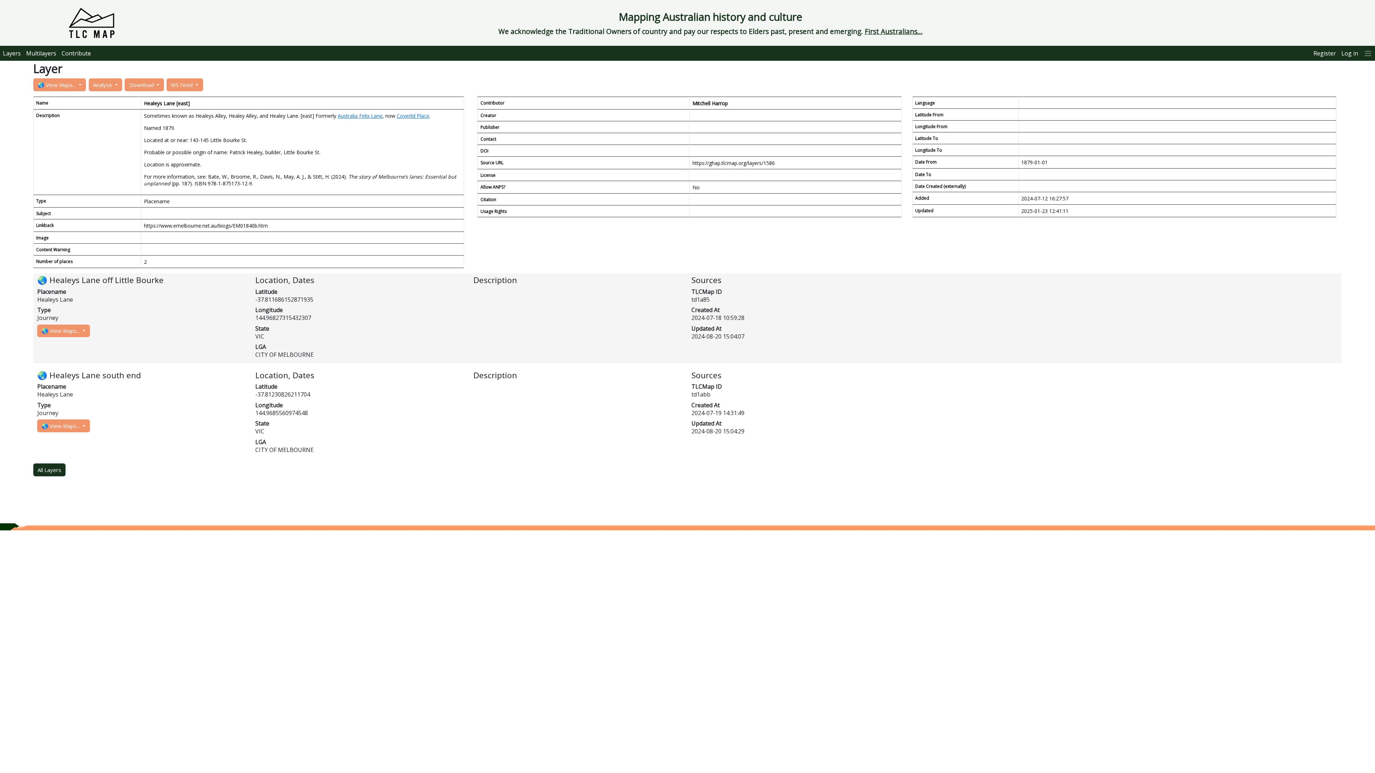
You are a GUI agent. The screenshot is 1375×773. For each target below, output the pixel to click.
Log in (1349, 53)
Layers (12, 53)
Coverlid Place (413, 115)
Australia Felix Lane (360, 115)
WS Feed (182, 84)
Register (1324, 53)
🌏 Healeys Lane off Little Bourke (100, 280)
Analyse (103, 84)
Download (142, 84)
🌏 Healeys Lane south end (89, 375)
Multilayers (41, 53)
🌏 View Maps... (57, 84)
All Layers (49, 469)
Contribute (76, 53)
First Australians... (894, 31)
